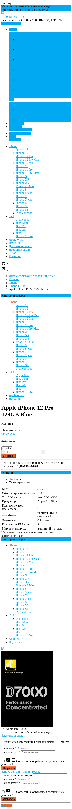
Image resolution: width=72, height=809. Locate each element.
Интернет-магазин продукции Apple (32, 275)
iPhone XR (22, 335)
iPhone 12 (22, 308)
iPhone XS (22, 338)
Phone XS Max (25, 341)
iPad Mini (22, 378)
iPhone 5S (22, 361)
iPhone (13, 282)
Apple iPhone (24, 368)
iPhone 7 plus (24, 355)
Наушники (15, 398)
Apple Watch (16, 395)
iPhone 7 (21, 351)
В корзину (8, 455)
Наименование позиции (16, 775)
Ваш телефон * (10, 752)
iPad (11, 371)
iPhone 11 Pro (24, 325)
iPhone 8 (21, 345)
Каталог (14, 279)
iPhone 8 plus (24, 348)
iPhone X (21, 331)
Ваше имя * (8, 748)
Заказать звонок (11, 23)
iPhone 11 (22, 321)
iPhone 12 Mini (25, 318)
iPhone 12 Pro (17, 285)
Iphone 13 (22, 305)
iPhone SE (22, 365)
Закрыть (6, 805)
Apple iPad (22, 375)
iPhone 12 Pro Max (27, 315)
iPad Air (21, 385)
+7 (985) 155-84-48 (13, 16)
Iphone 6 (21, 358)
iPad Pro (21, 381)
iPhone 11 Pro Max (27, 328)
